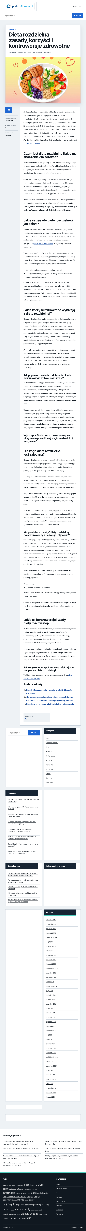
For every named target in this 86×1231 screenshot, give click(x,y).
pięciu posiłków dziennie (43, 243)
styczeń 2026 (51, 924)
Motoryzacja (50, 756)
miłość (20, 1199)
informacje (9, 1192)
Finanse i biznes (52, 743)
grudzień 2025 (51, 929)
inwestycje (25, 1193)
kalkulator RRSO (19, 1196)
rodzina (7, 1209)
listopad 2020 (51, 1053)
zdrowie (13, 1218)
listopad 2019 (51, 1097)
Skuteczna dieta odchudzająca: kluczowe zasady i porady (50, 697)
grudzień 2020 (51, 1048)
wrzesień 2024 (51, 973)
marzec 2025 (51, 946)
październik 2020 (52, 1057)
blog (10, 1185)
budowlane (20, 1185)
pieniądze (10, 1204)
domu (6, 1188)
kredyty (30, 1196)
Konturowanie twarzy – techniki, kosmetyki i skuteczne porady (23, 815)
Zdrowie (12, 29)
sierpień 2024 (51, 977)
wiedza (34, 1213)
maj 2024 (49, 991)
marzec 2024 (51, 999)
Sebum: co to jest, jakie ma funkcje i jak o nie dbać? (21, 1148)
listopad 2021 (51, 1026)
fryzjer (35, 1189)
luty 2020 (49, 1084)
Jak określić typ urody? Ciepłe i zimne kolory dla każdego (23, 808)
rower (12, 1210)
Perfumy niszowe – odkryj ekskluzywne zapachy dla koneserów (21, 852)
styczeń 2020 (51, 1088)
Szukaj (77, 15)
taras (36, 1210)
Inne (47, 747)
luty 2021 (49, 1039)
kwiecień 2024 (51, 995)
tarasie (40, 1210)
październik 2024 (52, 968)
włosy (40, 1214)
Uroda (48, 774)
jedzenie (35, 1193)
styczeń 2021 (51, 1044)
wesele (25, 1213)
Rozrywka (49, 765)
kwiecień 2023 (51, 1013)
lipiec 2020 (50, 1061)
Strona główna (77, 1227)
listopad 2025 (51, 933)
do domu (33, 1185)
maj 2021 (49, 1035)
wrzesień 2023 (51, 1004)
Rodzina (49, 760)
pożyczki (29, 1205)
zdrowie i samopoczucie (35, 143)
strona (32, 1210)
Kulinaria (49, 751)
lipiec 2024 (50, 982)
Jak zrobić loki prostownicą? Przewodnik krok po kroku (62, 1150)
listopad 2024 (51, 964)
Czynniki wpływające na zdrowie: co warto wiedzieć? (23, 845)
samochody (22, 1209)
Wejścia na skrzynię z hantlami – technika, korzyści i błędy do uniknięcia (23, 838)
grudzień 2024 (51, 959)
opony (31, 1200)
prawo (36, 1204)
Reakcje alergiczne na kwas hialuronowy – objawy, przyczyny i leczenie (21, 1157)
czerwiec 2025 (51, 937)
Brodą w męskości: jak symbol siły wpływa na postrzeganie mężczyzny (61, 1157)
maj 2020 (49, 1070)
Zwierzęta (49, 782)
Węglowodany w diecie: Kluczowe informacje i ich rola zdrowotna (20, 830)
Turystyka (49, 769)
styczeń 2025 (51, 955)
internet (18, 1193)
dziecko (12, 1189)
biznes (5, 1185)
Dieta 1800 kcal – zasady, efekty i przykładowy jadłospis (49, 700)
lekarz (15, 1200)
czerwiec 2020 (51, 1066)
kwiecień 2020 (51, 1075)
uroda (13, 1214)
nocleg (26, 1200)
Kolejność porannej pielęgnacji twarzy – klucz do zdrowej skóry (22, 823)
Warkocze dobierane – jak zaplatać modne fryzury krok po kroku (63, 1143)
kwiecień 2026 (51, 920)
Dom (47, 738)
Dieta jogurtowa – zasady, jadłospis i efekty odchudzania (50, 704)
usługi (18, 1214)
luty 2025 (49, 951)
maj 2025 (49, 942)
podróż (21, 1205)
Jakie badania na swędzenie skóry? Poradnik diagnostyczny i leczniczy (19, 1164)
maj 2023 (49, 1008)
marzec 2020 (51, 1079)
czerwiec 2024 (51, 986)
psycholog (44, 1205)
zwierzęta (22, 1218)
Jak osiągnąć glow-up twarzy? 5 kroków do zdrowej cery (23, 800)
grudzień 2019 (51, 1092)
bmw (14, 1185)
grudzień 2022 (51, 1017)
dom (41, 1184)
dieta (26, 1184)
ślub (28, 1218)
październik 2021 (52, 1030)
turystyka (7, 1214)
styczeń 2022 (51, 1022)
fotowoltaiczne (28, 1189)
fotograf (20, 1189)
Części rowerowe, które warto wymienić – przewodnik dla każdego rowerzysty (18, 1143)
